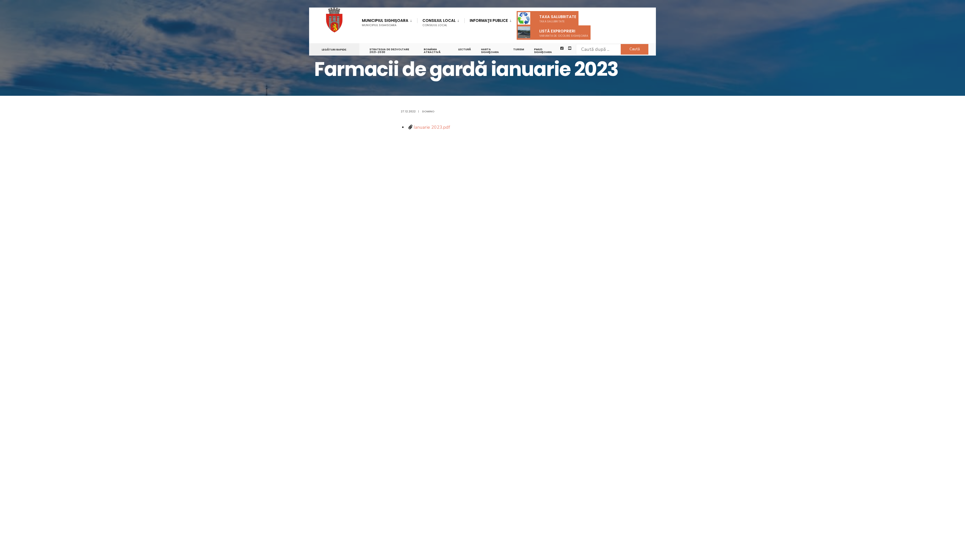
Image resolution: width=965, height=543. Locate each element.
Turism (518, 49)
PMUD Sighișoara (543, 50)
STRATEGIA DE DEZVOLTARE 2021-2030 (389, 50)
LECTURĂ (464, 49)
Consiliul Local (439, 22)
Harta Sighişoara (490, 50)
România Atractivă (432, 50)
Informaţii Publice (489, 20)
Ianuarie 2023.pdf (432, 127)
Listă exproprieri (563, 33)
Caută (635, 49)
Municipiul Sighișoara (385, 22)
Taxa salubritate (557, 18)
